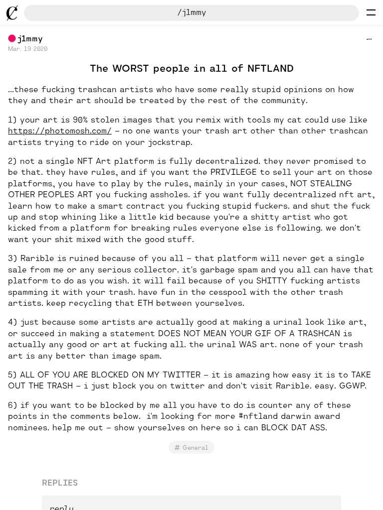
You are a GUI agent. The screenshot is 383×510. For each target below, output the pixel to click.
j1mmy (30, 38)
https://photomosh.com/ (60, 130)
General (195, 447)
